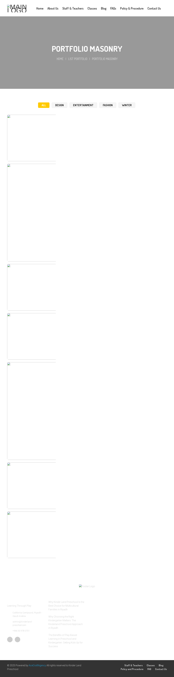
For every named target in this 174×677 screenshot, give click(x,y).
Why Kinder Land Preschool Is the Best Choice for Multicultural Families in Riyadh (66, 606)
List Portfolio (77, 59)
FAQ (149, 669)
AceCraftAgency (38, 665)
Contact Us (161, 669)
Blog (161, 665)
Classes (151, 665)
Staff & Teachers (133, 665)
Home (60, 59)
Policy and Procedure (132, 669)
